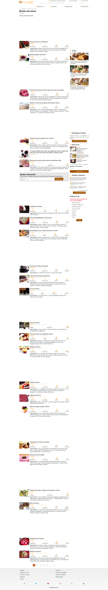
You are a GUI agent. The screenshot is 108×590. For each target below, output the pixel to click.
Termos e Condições (60, 574)
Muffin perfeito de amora (38, 54)
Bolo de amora (34, 503)
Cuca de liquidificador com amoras (41, 218)
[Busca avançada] (83, 3)
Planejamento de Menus (78, 141)
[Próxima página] (51, 565)
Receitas (40, 6)
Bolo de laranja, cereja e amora (39, 406)
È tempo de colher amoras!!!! (39, 266)
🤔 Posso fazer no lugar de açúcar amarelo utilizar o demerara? (78, 187)
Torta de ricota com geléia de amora (41, 334)
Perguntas (68, 6)
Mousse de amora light (37, 455)
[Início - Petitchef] (20, 8)
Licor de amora (34, 288)
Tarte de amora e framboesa (39, 42)
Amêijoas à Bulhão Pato (77, 204)
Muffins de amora (35, 551)
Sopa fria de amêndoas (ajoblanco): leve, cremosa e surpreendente (81, 150)
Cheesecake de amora (37, 538)
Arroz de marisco (76, 208)
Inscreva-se (58, 179)
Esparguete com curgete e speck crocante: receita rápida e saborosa (82, 156)
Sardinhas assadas (76, 206)
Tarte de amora (35, 382)
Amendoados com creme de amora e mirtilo (44, 230)
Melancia (74, 215)
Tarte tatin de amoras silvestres (40, 276)
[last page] (54, 565)
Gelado (73, 213)
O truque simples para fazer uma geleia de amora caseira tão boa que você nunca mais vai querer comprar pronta (49, 151)
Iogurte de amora (35, 395)
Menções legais (59, 576)
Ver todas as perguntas (83, 190)
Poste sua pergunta (80, 192)
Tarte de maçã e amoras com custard (41, 138)
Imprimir (86, 164)
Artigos (54, 6)
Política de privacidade (61, 572)
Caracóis (74, 210)
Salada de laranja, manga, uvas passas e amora (45, 490)
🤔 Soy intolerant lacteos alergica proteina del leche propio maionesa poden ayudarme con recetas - (78, 178)
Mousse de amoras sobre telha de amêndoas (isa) (45, 160)
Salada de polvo (76, 202)
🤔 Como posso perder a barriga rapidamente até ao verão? (78, 183)
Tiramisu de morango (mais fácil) (81, 161)
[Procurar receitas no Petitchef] (80, 3)
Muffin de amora (35, 347)
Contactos (58, 570)
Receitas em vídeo (24, 572)
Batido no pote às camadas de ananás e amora (45, 103)
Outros (73, 217)
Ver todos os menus (77, 164)
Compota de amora (36, 206)
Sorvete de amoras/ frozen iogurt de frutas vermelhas (47, 90)
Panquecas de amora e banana (39, 442)
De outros (84, 6)
